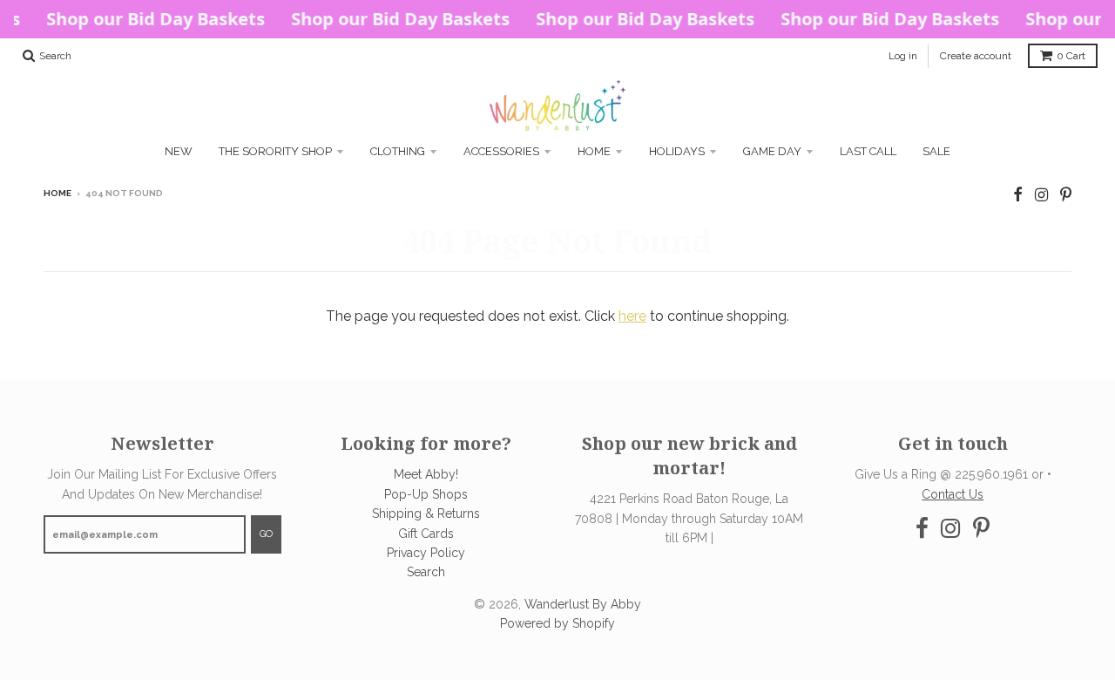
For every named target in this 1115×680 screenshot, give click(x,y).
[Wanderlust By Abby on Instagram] (1041, 194)
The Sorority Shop (275, 151)
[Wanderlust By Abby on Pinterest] (1065, 194)
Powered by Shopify (557, 623)
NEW (179, 151)
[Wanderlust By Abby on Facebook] (1018, 194)
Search (426, 572)
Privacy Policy (426, 553)
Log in (903, 56)
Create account (975, 56)
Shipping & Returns (426, 513)
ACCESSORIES (501, 151)
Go (266, 534)
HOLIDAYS (677, 151)
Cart (1071, 56)
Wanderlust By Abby (582, 604)
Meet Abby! (426, 474)
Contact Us (952, 494)
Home (594, 151)
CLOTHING (397, 151)
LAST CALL (868, 151)
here (632, 316)
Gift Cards (426, 534)
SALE (936, 151)
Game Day (772, 151)
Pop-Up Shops (426, 494)
